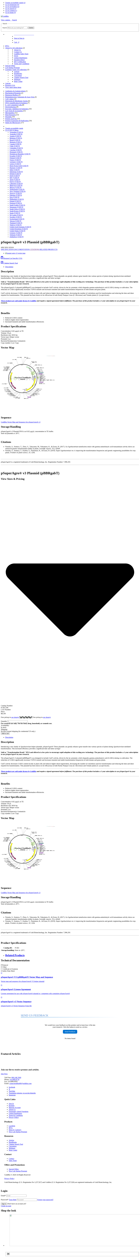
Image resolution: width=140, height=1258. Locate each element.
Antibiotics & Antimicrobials (15, 91)
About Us (8, 48)
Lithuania (16, 183)
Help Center (18, 81)
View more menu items (13, 87)
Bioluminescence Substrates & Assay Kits (20, 97)
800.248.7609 (16, 1077)
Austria (15, 136)
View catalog (5, 20)
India (15, 170)
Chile (15, 146)
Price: (3, 712)
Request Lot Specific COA (12, 258)
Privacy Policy (14, 1117)
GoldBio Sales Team (21, 54)
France (15, 160)
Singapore (16, 207)
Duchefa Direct (19, 60)
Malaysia (16, 185)
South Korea (17, 211)
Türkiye (16, 225)
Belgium (16, 138)
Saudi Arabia (17, 205)
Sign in (4, 1204)
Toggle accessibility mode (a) (15, 3)
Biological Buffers (11, 95)
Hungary (16, 168)
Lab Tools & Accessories (14, 111)
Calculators (18, 75)
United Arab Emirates (20, 227)
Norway (16, 193)
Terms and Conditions (21, 64)
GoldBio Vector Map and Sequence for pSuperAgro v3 (20, 422)
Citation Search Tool (21, 77)
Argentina (16, 132)
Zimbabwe (17, 237)
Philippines (17, 199)
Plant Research (10, 115)
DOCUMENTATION (22, 249)
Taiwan (15, 221)
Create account (6, 1206)
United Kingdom (19, 229)
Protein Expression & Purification (17, 121)
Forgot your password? (45, 1200)
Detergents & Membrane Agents (16, 101)
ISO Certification (20, 62)
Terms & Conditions (16, 1115)
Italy (14, 178)
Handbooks (18, 73)
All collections (17, 48)
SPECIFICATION (7, 249)
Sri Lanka (16, 215)
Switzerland (17, 219)
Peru (14, 197)
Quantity (4, 721)
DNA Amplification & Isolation (16, 103)
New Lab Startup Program (18, 1132)
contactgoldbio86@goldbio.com (20, 1083)
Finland (15, 158)
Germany (16, 162)
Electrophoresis (10, 107)
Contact (11, 1159)
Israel (15, 176)
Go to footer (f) (10, 12)
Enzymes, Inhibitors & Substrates (17, 109)
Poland (15, 201)
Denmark (16, 152)
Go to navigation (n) (12, 7)
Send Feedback (70, 1032)
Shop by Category (15, 1130)
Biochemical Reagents (13, 93)
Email (3, 1196)
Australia (16, 134)
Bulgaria (16, 142)
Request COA (10, 85)
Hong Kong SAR (19, 166)
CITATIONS (35, 249)
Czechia (16, 150)
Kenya (15, 181)
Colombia (16, 148)
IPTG (7, 46)
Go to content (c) (11, 11)
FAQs (16, 56)
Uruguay (16, 233)
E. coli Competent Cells (13, 105)
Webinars (17, 79)
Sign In (11, 1104)
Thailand (16, 223)
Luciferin (12, 1126)
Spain (15, 213)
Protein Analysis (11, 119)
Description (9, 267)
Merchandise (10, 113)
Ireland (15, 174)
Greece (15, 164)
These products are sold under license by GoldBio (18, 301)
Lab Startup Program (12, 68)
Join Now (4, 1074)
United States (17, 231)
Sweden (16, 217)
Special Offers (10, 66)
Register (11, 1106)
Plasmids (8, 117)
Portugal (16, 203)
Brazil (15, 140)
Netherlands (17, 189)
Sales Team (13, 1161)
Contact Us (18, 52)
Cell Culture (9, 99)
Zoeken (31, 28)
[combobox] (17, 28)
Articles (16, 72)
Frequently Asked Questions (18, 1111)
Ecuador (16, 156)
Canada (15, 144)
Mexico (15, 187)
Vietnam (16, 235)
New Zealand (17, 191)
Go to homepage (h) (12, 5)
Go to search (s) (10, 9)
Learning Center (11, 70)
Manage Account (15, 1107)
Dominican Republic (20, 154)
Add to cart (5, 733)
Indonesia (16, 172)
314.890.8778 (14, 1079)
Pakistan (16, 195)
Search (5, 28)
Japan (15, 180)
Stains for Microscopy (13, 123)
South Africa (17, 209)
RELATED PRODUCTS (48, 249)
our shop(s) (15, 717)
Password (8, 1200)
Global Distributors (20, 58)
